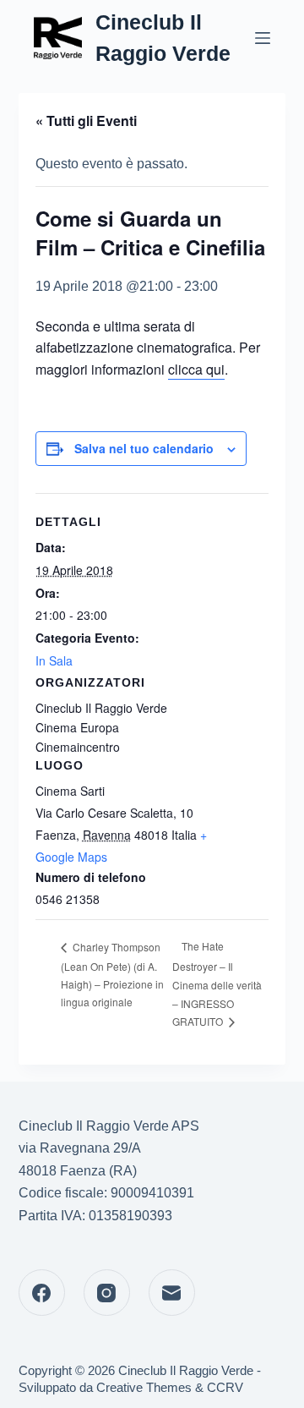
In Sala (54, 660)
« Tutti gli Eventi (86, 120)
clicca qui (196, 369)
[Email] (172, 1292)
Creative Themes (144, 1387)
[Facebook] (42, 1292)
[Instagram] (107, 1292)
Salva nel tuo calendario (144, 448)
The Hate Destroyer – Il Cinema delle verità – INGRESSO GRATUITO (217, 983)
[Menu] (262, 38)
